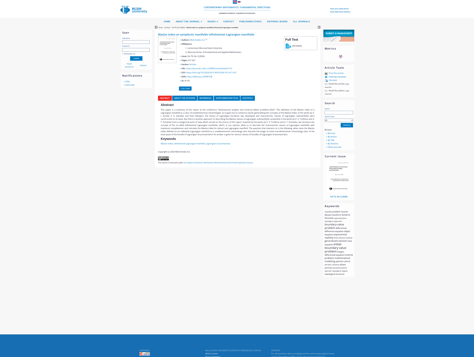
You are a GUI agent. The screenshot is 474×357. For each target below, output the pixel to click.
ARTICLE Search (211, 353)
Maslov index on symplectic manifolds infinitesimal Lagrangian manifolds (212, 27)
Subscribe (130, 85)
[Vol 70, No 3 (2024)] (167, 62)
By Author (332, 136)
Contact (228, 22)
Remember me (129, 54)
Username (126, 38)
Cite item (333, 80)
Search (327, 109)
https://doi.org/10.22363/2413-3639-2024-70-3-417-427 (211, 72)
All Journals (301, 22)
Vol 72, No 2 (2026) (338, 196)
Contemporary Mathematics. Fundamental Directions (237, 10)
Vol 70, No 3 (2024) (178, 27)
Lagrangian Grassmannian (218, 143)
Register (143, 65)
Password (125, 46)
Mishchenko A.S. (197, 40)
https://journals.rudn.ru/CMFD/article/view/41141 (209, 68)
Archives (167, 27)
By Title (331, 140)
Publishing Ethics (250, 22)
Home (167, 22)
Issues (211, 22)
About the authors (184, 98)
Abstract (165, 98)
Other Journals (334, 147)
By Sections (333, 143)
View (127, 81)
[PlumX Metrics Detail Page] (341, 56)
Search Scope (329, 116)
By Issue (331, 133)
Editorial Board (277, 22)
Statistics (247, 98)
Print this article (336, 73)
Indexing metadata (337, 76)
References (205, 98)
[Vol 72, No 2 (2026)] (338, 192)
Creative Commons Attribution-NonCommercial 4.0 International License (219, 162)
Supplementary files (227, 98)
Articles (192, 64)
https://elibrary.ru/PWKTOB (199, 76)
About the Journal (188, 22)
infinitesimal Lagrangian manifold (189, 143)
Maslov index (167, 143)
